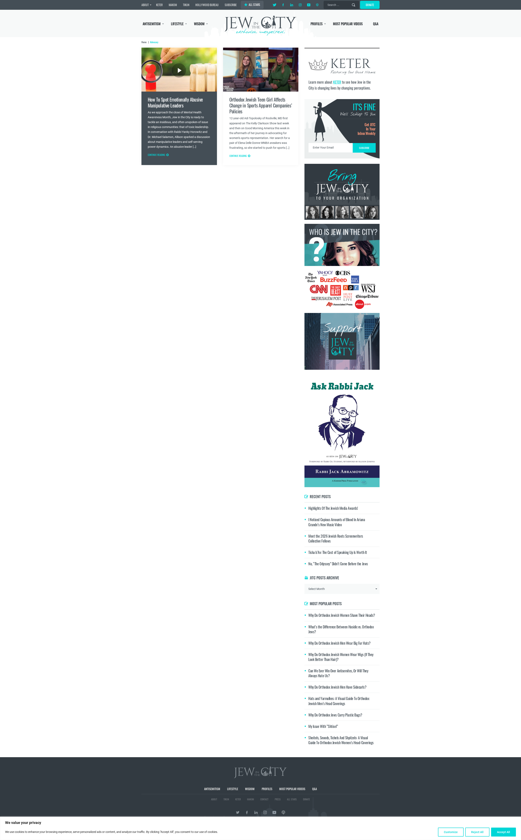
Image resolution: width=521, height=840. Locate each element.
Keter (159, 5)
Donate (370, 5)
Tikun (186, 5)
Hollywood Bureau (207, 5)
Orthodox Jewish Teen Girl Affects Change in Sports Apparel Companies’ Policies (260, 105)
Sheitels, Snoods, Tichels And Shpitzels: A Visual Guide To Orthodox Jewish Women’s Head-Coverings (341, 740)
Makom (173, 5)
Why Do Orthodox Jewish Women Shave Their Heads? (341, 615)
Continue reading (156, 154)
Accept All (503, 832)
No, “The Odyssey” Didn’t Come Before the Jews (338, 563)
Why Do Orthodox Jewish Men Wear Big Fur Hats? (339, 643)
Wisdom (199, 23)
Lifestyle (177, 23)
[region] (260, 828)
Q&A (375, 23)
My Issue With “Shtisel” (323, 726)
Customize (451, 832)
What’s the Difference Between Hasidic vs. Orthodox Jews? (341, 629)
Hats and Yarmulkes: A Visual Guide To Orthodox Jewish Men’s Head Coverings (338, 701)
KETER (337, 82)
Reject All (477, 832)
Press (278, 799)
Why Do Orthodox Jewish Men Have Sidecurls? (337, 687)
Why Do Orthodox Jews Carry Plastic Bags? (335, 715)
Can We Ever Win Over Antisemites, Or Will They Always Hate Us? (338, 673)
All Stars (254, 4)
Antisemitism (152, 23)
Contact (264, 799)
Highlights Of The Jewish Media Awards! (333, 508)
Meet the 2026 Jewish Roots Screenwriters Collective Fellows (335, 538)
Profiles (317, 23)
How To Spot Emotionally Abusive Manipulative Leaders (175, 102)
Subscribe (231, 5)
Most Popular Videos (348, 23)
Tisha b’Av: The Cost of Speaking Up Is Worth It (337, 552)
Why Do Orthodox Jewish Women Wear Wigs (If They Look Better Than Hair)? (340, 657)
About (145, 5)
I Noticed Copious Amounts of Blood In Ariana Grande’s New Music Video (336, 522)
